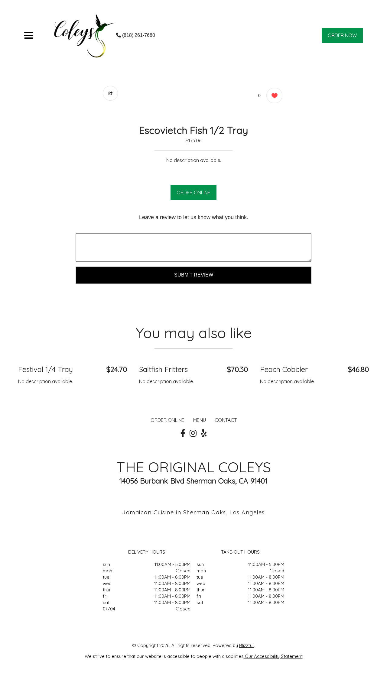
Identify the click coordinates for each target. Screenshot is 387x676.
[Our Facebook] (182, 433)
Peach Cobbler (284, 369)
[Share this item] (110, 93)
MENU (199, 420)
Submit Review (193, 274)
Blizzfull (246, 645)
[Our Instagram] (193, 433)
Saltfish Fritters (163, 369)
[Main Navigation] (28, 35)
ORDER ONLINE (193, 192)
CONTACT (226, 420)
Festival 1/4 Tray (45, 369)
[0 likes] (273, 95)
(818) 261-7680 (138, 35)
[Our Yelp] (204, 433)
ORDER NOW (342, 35)
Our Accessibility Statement (273, 656)
